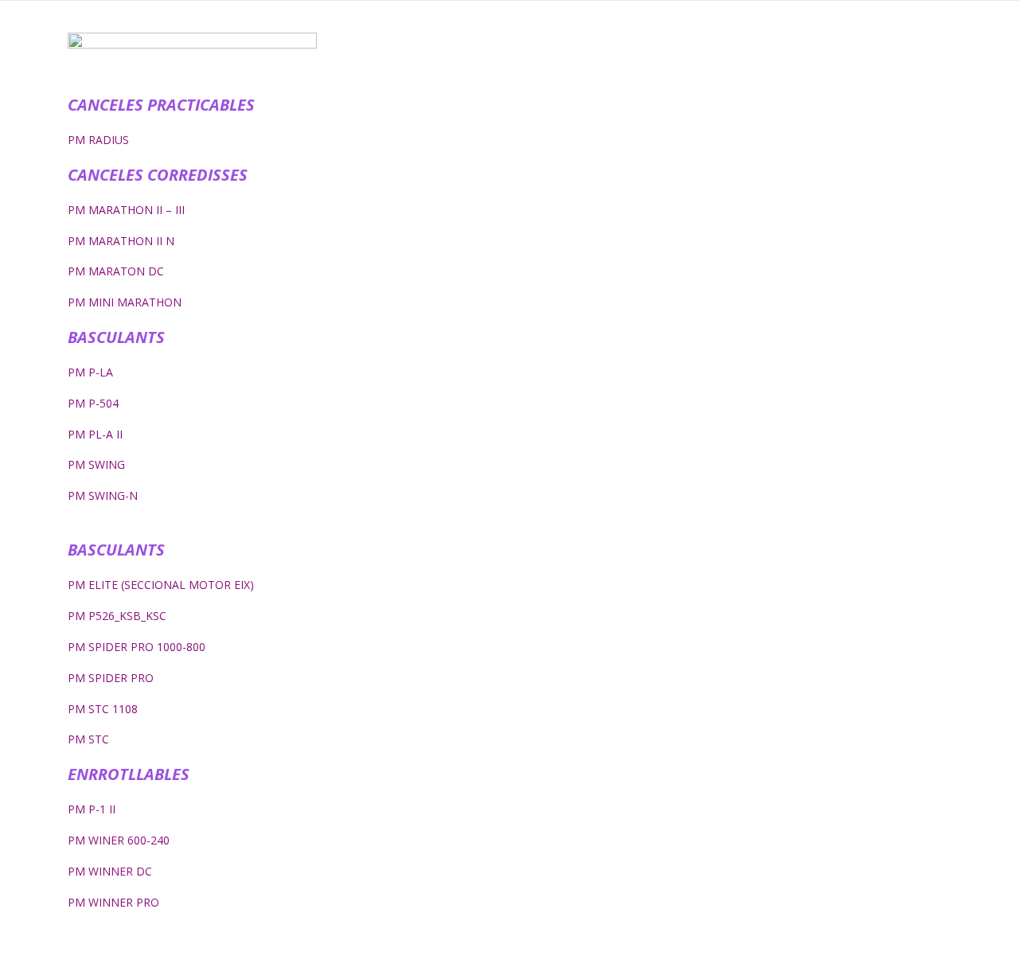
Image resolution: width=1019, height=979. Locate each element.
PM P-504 (93, 403)
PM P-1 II (91, 809)
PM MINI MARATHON (125, 302)
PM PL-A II (95, 434)
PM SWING (96, 464)
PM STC (88, 739)
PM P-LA (90, 372)
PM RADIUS (98, 139)
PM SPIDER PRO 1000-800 (136, 646)
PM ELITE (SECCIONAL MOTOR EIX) (161, 584)
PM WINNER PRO (113, 902)
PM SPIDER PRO (111, 677)
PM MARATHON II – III (126, 209)
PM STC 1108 (103, 708)
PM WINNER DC (110, 871)
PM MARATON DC (116, 271)
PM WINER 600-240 (119, 840)
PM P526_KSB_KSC (117, 615)
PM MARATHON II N (121, 240)
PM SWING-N (103, 495)
